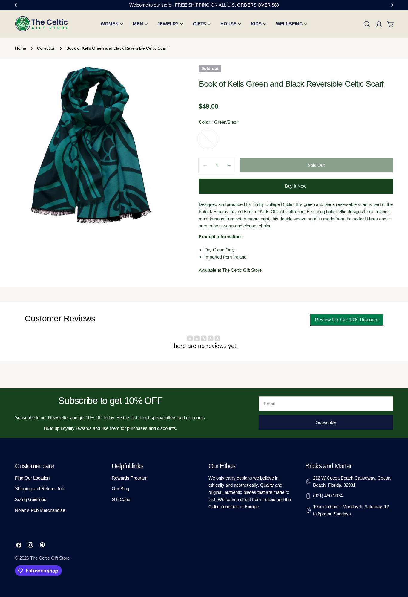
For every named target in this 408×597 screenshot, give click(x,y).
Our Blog (120, 488)
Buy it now (295, 186)
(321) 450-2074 (328, 495)
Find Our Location (32, 477)
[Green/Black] (208, 139)
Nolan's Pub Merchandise (40, 510)
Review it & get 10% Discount (346, 319)
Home (20, 48)
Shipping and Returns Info (40, 488)
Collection (46, 48)
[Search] (367, 24)
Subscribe (326, 422)
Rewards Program (130, 477)
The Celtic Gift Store (50, 558)
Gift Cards (122, 499)
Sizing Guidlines (30, 499)
